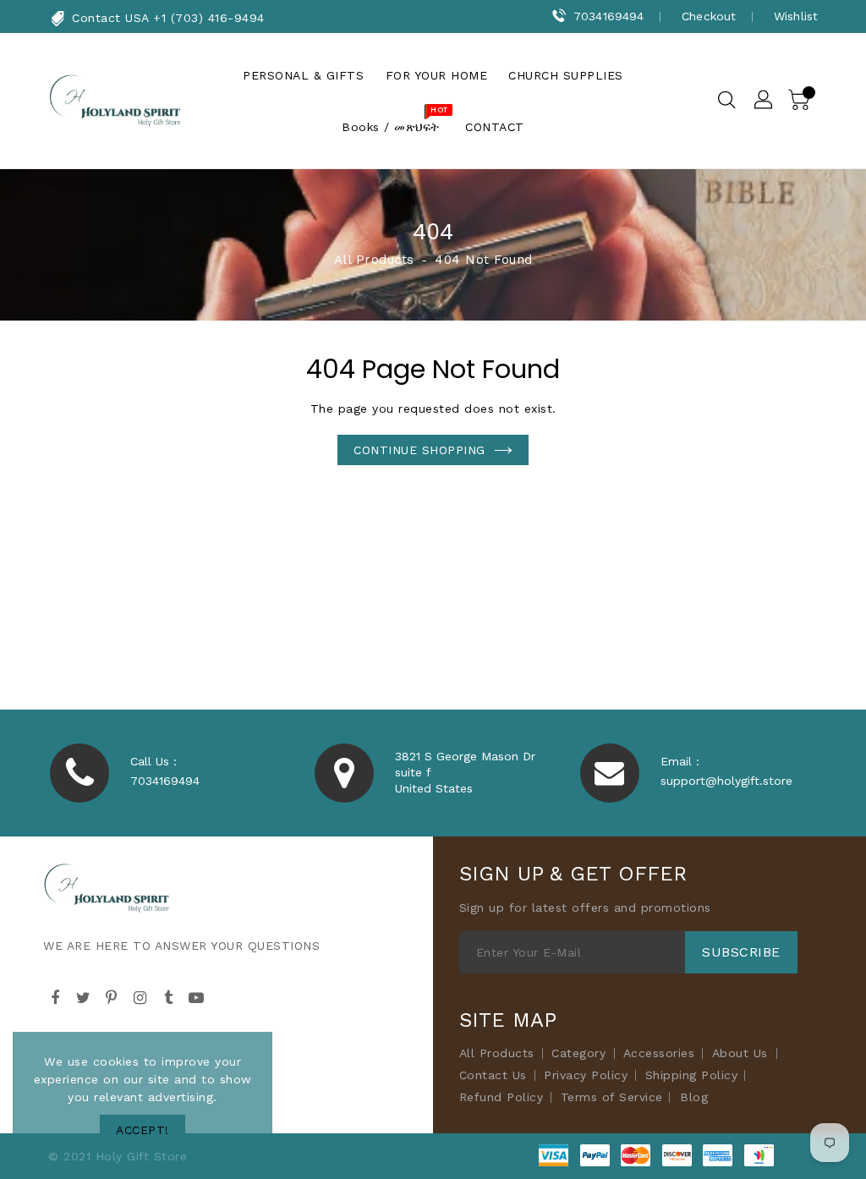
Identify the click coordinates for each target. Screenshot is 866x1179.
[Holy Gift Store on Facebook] (55, 995)
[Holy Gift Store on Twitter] (83, 995)
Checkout (709, 16)
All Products (374, 259)
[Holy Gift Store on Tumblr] (168, 995)
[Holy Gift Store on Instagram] (140, 995)
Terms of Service (612, 1097)
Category (578, 1053)
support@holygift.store (726, 780)
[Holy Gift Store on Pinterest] (111, 995)
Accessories (659, 1053)
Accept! (142, 1130)
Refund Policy (501, 1097)
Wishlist (796, 16)
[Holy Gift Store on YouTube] (197, 995)
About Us (740, 1053)
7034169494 (608, 16)
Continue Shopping (419, 450)
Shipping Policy (691, 1075)
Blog (694, 1097)
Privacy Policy (586, 1075)
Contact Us (493, 1075)
